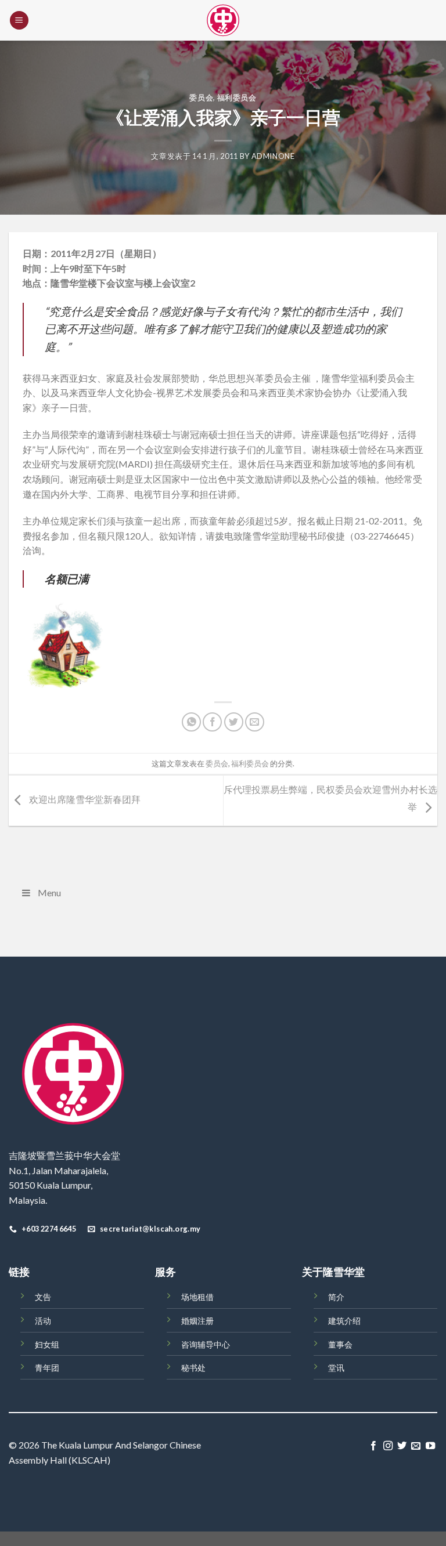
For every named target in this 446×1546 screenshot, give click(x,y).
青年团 (47, 1368)
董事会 (340, 1344)
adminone (273, 156)
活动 (43, 1321)
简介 (336, 1297)
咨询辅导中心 (205, 1344)
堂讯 (336, 1368)
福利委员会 (237, 97)
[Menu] (19, 20)
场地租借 (197, 1297)
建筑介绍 (344, 1321)
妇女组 (47, 1344)
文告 (43, 1297)
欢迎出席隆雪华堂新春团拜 (84, 799)
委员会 (201, 97)
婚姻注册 (197, 1321)
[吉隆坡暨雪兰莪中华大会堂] (223, 20)
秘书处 (193, 1368)
